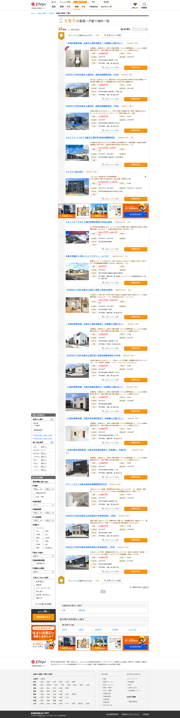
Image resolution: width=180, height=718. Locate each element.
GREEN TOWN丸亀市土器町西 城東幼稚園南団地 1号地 (92, 75)
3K (37, 541)
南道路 (38, 585)
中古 (69, 7)
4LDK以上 (48, 548)
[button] (103, 211)
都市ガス (39, 598)
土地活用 (106, 699)
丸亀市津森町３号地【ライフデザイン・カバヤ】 (87, 256)
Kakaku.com (41, 715)
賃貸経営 (106, 702)
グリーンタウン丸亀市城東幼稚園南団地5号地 (86, 484)
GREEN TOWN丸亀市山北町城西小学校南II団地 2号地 (91, 516)
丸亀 (63, 610)
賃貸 (54, 7)
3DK (47, 541)
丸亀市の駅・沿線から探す (43, 435)
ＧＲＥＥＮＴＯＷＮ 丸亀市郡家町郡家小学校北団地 (89, 222)
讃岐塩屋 (82, 610)
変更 (52, 419)
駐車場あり (40, 581)
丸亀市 (81, 629)
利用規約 (131, 682)
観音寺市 (98, 629)
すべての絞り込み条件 (43, 604)
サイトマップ (132, 679)
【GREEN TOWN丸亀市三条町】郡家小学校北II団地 (89, 290)
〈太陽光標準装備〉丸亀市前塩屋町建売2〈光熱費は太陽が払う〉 (95, 418)
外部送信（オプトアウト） (131, 714)
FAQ (129, 685)
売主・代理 (40, 497)
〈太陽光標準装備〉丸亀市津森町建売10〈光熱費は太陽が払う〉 (95, 387)
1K (37, 531)
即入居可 (39, 591)
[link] (43, 637)
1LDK (38, 534)
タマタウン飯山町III (74, 172)
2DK (37, 538)
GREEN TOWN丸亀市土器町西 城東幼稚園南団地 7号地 (92, 106)
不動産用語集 (132, 701)
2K (46, 534)
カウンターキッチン (43, 588)
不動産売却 (93, 7)
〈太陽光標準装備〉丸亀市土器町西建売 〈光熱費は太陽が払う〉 (95, 43)
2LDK (47, 538)
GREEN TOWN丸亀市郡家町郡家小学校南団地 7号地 (90, 547)
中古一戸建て (107, 690)
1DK (47, 531)
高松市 (64, 629)
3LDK (38, 544)
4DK (37, 548)
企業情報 (146, 714)
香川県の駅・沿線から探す (43, 438)
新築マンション (108, 682)
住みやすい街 (106, 7)
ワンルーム (40, 528)
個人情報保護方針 (113, 714)
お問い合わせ (132, 687)
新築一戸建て (107, 687)
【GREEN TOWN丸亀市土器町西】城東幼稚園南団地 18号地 (93, 355)
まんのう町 (132, 629)
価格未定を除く (41, 493)
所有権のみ (41, 563)
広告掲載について (134, 690)
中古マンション (108, 685)
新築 (62, 7)
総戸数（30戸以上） (43, 595)
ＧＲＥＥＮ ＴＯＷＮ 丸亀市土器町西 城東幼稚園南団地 (90, 137)
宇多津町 (115, 629)
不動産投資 (107, 696)
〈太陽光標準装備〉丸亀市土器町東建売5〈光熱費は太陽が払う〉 (95, 324)
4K (46, 544)
